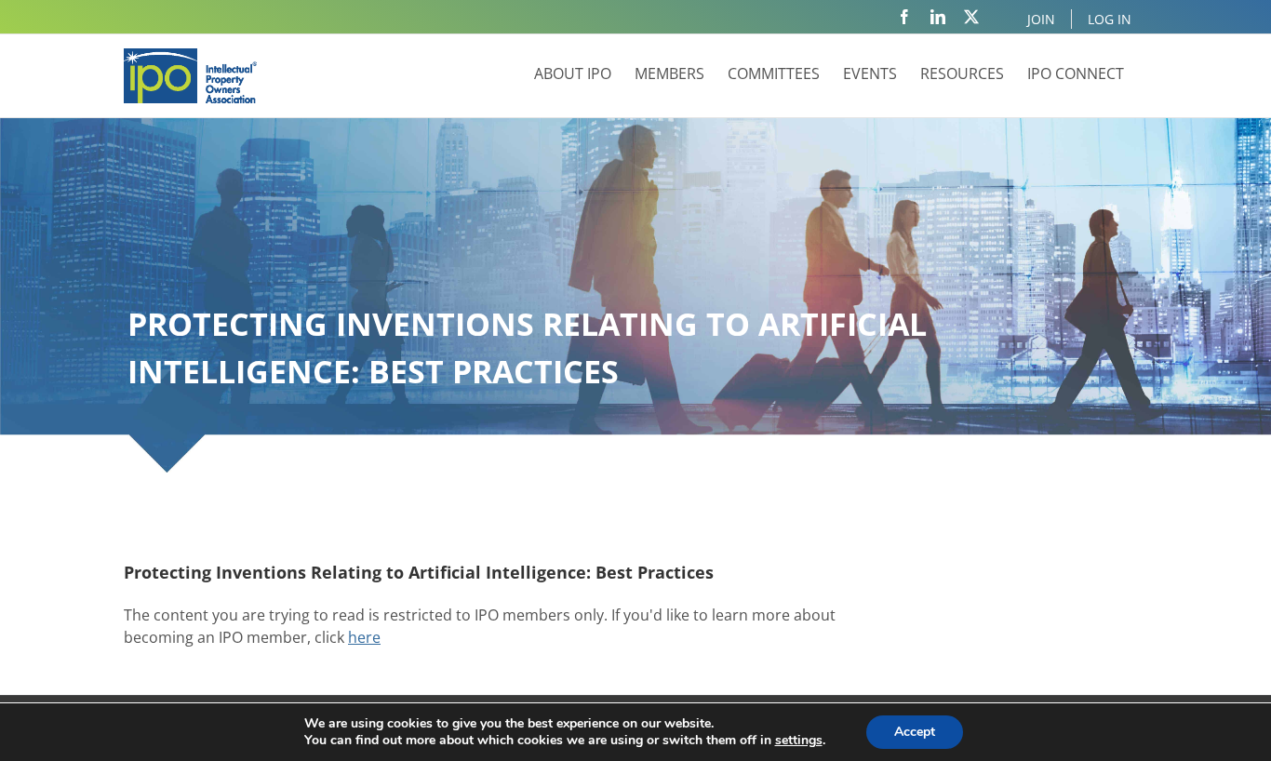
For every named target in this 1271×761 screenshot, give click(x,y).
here (364, 637)
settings (799, 740)
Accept (914, 732)
